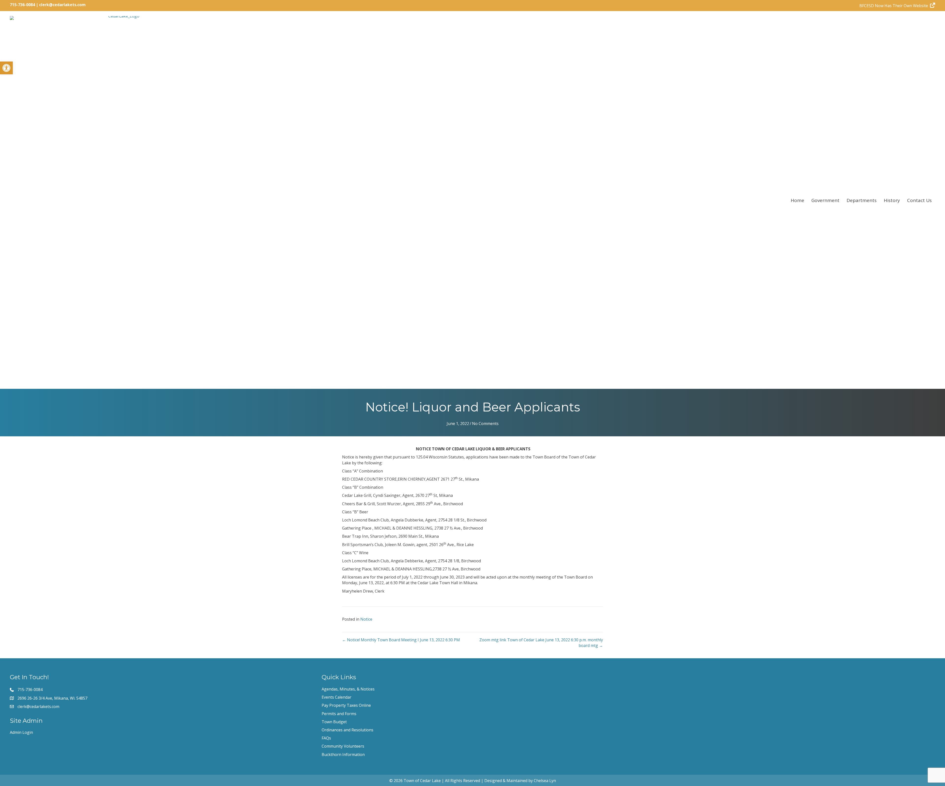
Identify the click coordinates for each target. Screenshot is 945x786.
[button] (6, 68)
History (892, 200)
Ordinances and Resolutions (347, 730)
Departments (862, 200)
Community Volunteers (343, 746)
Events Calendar (336, 697)
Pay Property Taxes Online (346, 705)
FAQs (326, 738)
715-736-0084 (22, 4)
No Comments (485, 423)
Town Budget (334, 721)
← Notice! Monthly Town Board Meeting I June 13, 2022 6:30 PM (401, 640)
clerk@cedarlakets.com (62, 4)
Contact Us (919, 200)
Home (797, 200)
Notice (366, 619)
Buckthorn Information (343, 754)
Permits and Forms (339, 713)
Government (825, 200)
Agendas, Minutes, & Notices (348, 689)
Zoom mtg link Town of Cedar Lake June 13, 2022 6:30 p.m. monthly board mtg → (541, 642)
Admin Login (21, 732)
